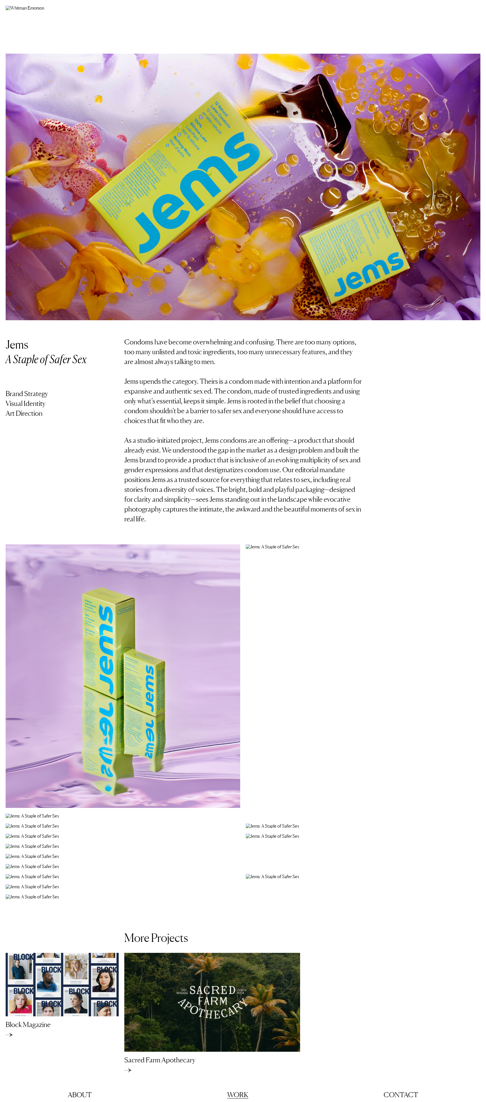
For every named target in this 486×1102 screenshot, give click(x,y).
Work (237, 1095)
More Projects (156, 937)
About (80, 1095)
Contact (401, 1095)
